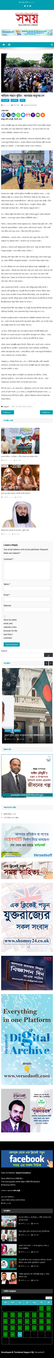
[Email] (38, 115)
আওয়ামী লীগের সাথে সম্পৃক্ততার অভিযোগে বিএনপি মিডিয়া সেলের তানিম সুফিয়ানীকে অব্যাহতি (35, 1261)
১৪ (34, 1321)
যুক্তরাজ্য (16, 730)
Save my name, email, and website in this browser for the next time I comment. (10, 629)
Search (4, 651)
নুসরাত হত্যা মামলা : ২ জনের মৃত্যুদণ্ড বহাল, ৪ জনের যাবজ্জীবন (34, 1246)
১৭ (5, 1328)
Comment (8, 559)
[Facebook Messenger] (23, 115)
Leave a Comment (30, 105)
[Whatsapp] (18, 115)
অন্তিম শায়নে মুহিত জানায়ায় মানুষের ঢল (21, 407)
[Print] (43, 115)
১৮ (13, 1328)
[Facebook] (3, 115)
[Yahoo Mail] (33, 115)
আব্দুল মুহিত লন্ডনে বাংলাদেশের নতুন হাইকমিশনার (23, 735)
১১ (12, 1321)
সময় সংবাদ (5, 100)
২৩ (49, 1328)
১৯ (20, 1328)
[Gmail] (28, 115)
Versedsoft (39, 1352)
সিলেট (22, 100)
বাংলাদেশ (7, 730)
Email (7, 595)
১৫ (41, 1321)
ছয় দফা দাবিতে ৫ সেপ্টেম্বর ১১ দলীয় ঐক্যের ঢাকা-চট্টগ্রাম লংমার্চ (19, 456)
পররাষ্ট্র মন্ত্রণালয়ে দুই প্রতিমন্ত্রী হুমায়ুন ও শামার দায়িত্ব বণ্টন (34, 1275)
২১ (34, 1328)
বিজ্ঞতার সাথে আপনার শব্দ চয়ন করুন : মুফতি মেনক (15, 530)
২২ (41, 1328)
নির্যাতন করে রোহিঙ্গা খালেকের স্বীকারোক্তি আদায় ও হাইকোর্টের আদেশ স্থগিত (9, 412)
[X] (8, 115)
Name (7, 584)
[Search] (48, 655)
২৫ (13, 1334)
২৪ (5, 1334)
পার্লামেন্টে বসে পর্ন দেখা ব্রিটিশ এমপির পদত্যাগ (47, 412)
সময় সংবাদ (16, 105)
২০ (27, 1328)
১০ (5, 1321)
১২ (20, 1321)
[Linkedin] (13, 115)
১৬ (49, 1321)
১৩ (27, 1321)
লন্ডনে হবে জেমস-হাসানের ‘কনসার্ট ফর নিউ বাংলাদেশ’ (15, 493)
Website (7, 605)
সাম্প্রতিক (14, 100)
